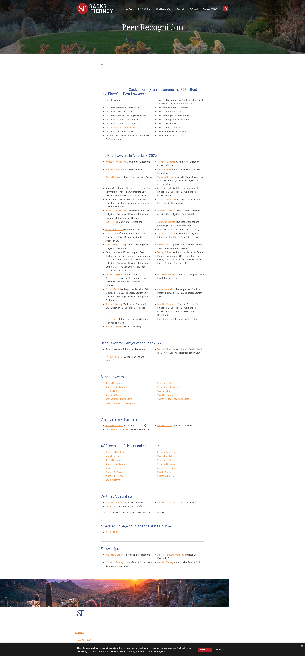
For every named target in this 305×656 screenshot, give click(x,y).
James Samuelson (166, 289)
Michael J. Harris (165, 210)
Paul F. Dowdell (164, 169)
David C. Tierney (165, 304)
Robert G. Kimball (114, 229)
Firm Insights (143, 9)
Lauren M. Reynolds (115, 274)
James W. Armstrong (115, 161)
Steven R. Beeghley (166, 161)
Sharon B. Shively (114, 304)
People (128, 9)
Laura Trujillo (111, 319)
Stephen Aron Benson (115, 169)
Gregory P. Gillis (165, 383)
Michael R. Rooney (166, 274)
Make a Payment (211, 9)
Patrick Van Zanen (166, 319)
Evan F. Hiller (111, 221)
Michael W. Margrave (115, 471)
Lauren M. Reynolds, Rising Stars (173, 398)
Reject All (221, 649)
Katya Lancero (112, 233)
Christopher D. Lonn (115, 244)
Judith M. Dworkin (114, 176)
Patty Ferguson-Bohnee (116, 429)
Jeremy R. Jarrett (166, 221)
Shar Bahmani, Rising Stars (118, 398)
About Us (179, 9)
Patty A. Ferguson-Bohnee (170, 554)
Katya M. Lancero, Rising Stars (120, 402)
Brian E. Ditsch (112, 455)
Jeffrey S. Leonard (166, 233)
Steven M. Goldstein (167, 199)
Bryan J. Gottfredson (115, 210)
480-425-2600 (85, 639)
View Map (79, 632)
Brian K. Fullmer (113, 326)
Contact (193, 9)
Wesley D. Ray (164, 252)
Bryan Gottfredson (166, 463)
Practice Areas (162, 9)
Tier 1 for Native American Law (120, 127)
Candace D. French (166, 176)
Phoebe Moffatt (165, 244)
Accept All (205, 649)
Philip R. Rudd (112, 289)
